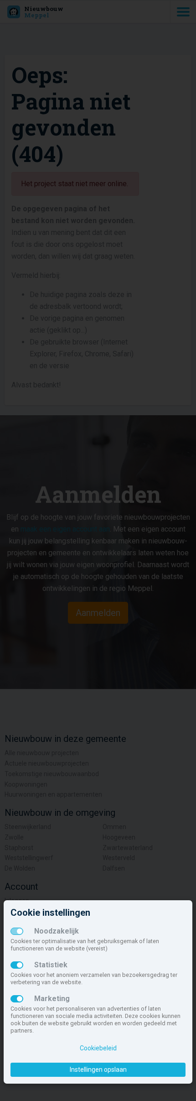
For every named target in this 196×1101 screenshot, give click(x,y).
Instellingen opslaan (98, 1069)
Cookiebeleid (98, 1048)
